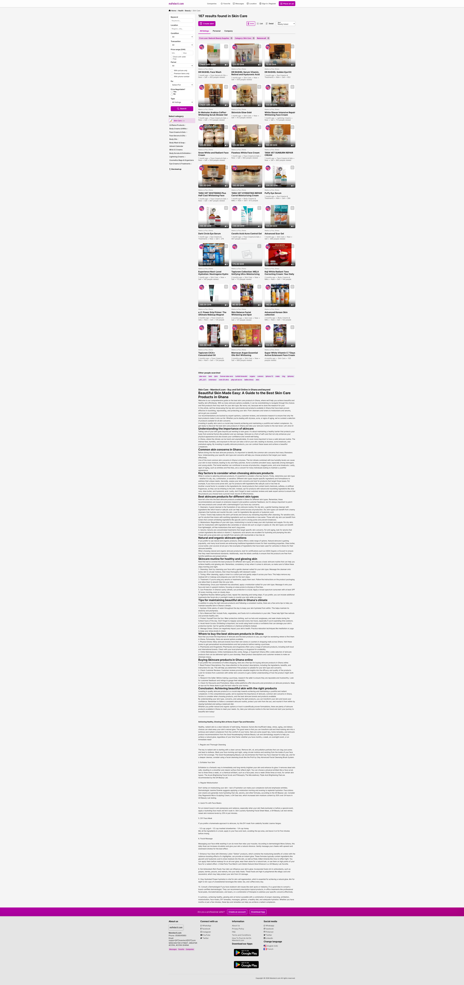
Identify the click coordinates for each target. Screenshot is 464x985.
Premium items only (181, 73)
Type (173, 99)
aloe (257, 380)
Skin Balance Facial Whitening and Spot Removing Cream (241, 313)
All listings (204, 31)
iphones (291, 376)
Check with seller (179, 57)
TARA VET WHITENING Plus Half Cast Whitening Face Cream (212, 194)
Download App (258, 912)
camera (260, 376)
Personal (217, 31)
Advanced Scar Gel (274, 233)
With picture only (180, 70)
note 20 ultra (224, 380)
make (278, 376)
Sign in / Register (269, 4)
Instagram (206, 932)
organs (252, 376)
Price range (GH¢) (178, 49)
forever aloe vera (226, 376)
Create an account (237, 912)
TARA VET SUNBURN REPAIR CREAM (279, 153)
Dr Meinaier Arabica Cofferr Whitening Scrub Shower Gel (213, 113)
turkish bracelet (241, 376)
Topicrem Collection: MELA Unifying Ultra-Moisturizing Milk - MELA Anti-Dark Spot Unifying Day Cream (245, 272)
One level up (176, 169)
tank (210, 376)
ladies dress (248, 380)
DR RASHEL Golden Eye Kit (278, 72)
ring (283, 376)
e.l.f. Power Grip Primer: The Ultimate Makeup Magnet (212, 313)
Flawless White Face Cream (245, 152)
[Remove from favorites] (226, 46)
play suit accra (236, 380)
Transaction (176, 41)
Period (173, 62)
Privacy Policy (238, 929)
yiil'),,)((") (202, 380)
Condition (175, 33)
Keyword (174, 17)
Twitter (205, 938)
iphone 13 (269, 376)
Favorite (226, 4)
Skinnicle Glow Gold (241, 112)
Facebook (205, 929)
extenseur (212, 380)
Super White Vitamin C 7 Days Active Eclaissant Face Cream (280, 354)
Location (253, 4)
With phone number (181, 76)
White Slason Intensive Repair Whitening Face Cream (280, 113)
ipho (216, 376)
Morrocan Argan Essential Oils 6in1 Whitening (244, 354)
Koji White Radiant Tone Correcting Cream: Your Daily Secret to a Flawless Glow (279, 272)
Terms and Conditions (241, 935)
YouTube (206, 935)
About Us (236, 926)
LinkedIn (269, 938)
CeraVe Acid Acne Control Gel (246, 233)
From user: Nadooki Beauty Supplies (214, 38)
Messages (239, 4)
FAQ (233, 932)
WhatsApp (206, 926)
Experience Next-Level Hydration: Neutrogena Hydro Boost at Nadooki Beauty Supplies (213, 272)
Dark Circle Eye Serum (209, 233)
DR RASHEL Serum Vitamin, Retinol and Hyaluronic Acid (245, 73)
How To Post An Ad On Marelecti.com (241, 939)
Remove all (261, 38)
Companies (212, 4)
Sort (279, 22)
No (174, 94)
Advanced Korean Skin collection (276, 313)
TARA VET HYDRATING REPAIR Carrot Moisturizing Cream (246, 194)
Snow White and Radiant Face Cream (213, 153)
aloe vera (202, 376)
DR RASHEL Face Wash (209, 72)
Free (174, 59)
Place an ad (288, 3)
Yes (174, 92)
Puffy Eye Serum (273, 193)
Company (228, 31)
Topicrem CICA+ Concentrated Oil (207, 354)
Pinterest (269, 932)
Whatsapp (269, 926)
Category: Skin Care (243, 38)
